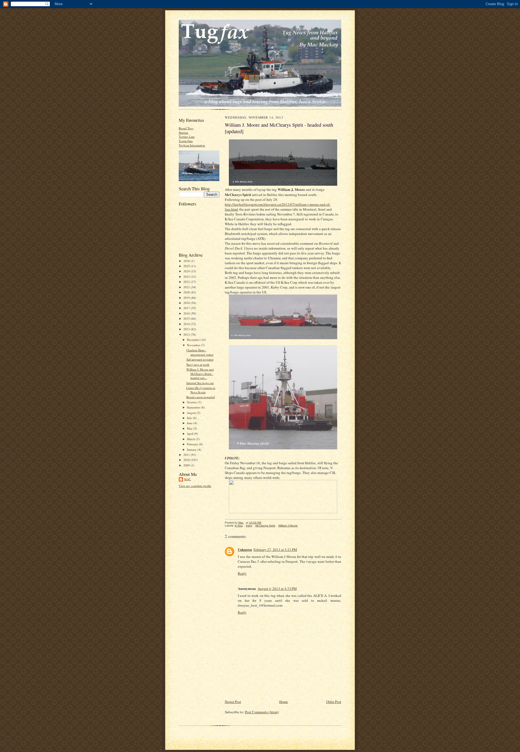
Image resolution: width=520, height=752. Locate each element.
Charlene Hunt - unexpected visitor (199, 352)
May (190, 428)
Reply (242, 573)
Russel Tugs (186, 128)
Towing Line (187, 137)
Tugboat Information (192, 145)
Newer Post (233, 701)
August (192, 413)
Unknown (245, 549)
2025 (187, 266)
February (193, 444)
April (190, 433)
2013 (187, 329)
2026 (187, 261)
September (194, 407)
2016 (187, 313)
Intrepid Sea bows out (200, 383)
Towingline (186, 141)
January (192, 449)
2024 (187, 271)
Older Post (333, 701)
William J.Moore (288, 525)
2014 (187, 324)
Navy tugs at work (197, 364)
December (193, 340)
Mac (187, 479)
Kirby (249, 525)
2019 (187, 298)
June (190, 423)
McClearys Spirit (265, 525)
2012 (187, 334)
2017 (187, 308)
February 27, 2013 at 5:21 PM (275, 549)
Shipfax (183, 132)
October (192, 402)
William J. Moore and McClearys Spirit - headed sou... (200, 373)
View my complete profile (195, 486)
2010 (187, 460)
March (191, 439)
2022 (187, 282)
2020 (187, 292)
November (194, 345)
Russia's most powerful (200, 397)
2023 (187, 276)
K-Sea (239, 525)
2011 (187, 455)
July (190, 418)
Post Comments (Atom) (262, 712)
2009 (187, 465)
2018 (187, 303)
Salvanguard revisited (199, 359)
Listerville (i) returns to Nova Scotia (200, 390)
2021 (187, 287)
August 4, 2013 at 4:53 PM (277, 588)
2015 (187, 318)
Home (283, 701)
